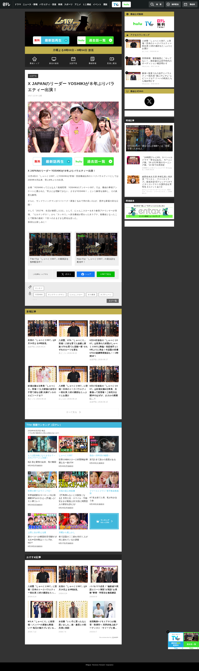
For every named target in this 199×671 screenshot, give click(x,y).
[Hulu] (95, 40)
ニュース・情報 (30, 4)
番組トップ (34, 63)
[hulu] (126, 4)
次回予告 (73, 63)
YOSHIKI (39, 295)
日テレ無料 (161, 23)
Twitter (149, 101)
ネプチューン (105, 295)
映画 (60, 4)
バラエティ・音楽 (47, 4)
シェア (88, 274)
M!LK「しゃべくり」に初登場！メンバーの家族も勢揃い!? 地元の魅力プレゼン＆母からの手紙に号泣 (42, 624)
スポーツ (68, 4)
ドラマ (18, 4)
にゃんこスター (76, 295)
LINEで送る (105, 274)
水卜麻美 (91, 295)
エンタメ (38, 288)
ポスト (68, 274)
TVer (52, 161)
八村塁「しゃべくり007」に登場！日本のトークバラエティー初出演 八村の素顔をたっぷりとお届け (42, 589)
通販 (105, 4)
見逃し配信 (112, 63)
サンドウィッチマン (56, 295)
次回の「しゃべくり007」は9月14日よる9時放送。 (73, 588)
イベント (97, 4)
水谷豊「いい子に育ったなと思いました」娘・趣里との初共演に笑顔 (72, 624)
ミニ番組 (87, 4)
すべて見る (72, 412)
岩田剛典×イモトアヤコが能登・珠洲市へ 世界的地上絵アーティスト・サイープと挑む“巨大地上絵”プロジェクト (104, 624)
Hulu (94, 161)
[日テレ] (6, 4)
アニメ (78, 4)
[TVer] (116, 4)
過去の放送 (54, 63)
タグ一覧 (113, 301)
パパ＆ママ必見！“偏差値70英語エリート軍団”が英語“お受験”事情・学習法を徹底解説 (104, 589)
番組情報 (92, 63)
